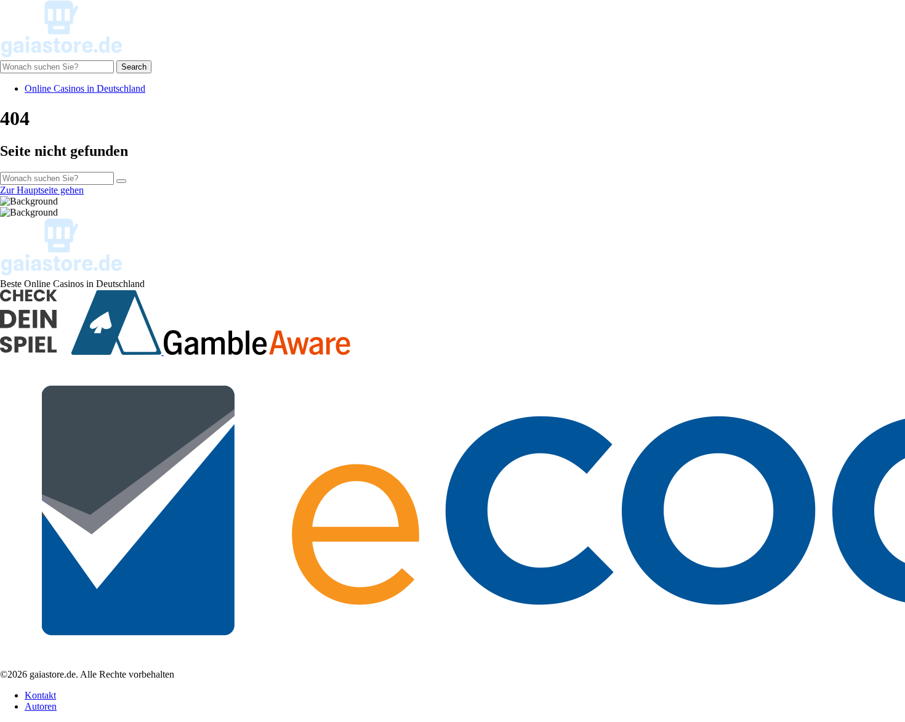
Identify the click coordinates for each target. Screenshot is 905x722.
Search (134, 66)
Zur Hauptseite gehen (42, 190)
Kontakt (40, 695)
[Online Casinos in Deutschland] (61, 54)
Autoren (41, 706)
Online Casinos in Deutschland (85, 88)
